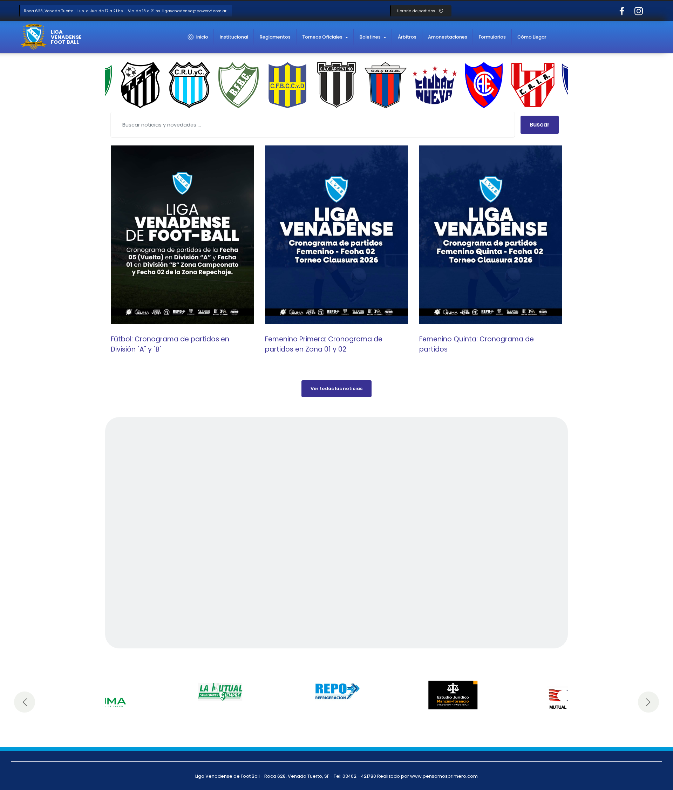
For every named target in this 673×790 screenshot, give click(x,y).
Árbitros (407, 37)
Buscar (540, 125)
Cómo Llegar (531, 37)
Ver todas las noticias (336, 388)
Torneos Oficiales (322, 37)
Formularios (492, 37)
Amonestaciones (447, 37)
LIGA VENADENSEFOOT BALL (66, 37)
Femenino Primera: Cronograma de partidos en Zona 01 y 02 (323, 344)
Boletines (370, 37)
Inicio (202, 37)
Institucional (234, 37)
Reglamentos (275, 37)
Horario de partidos (416, 11)
